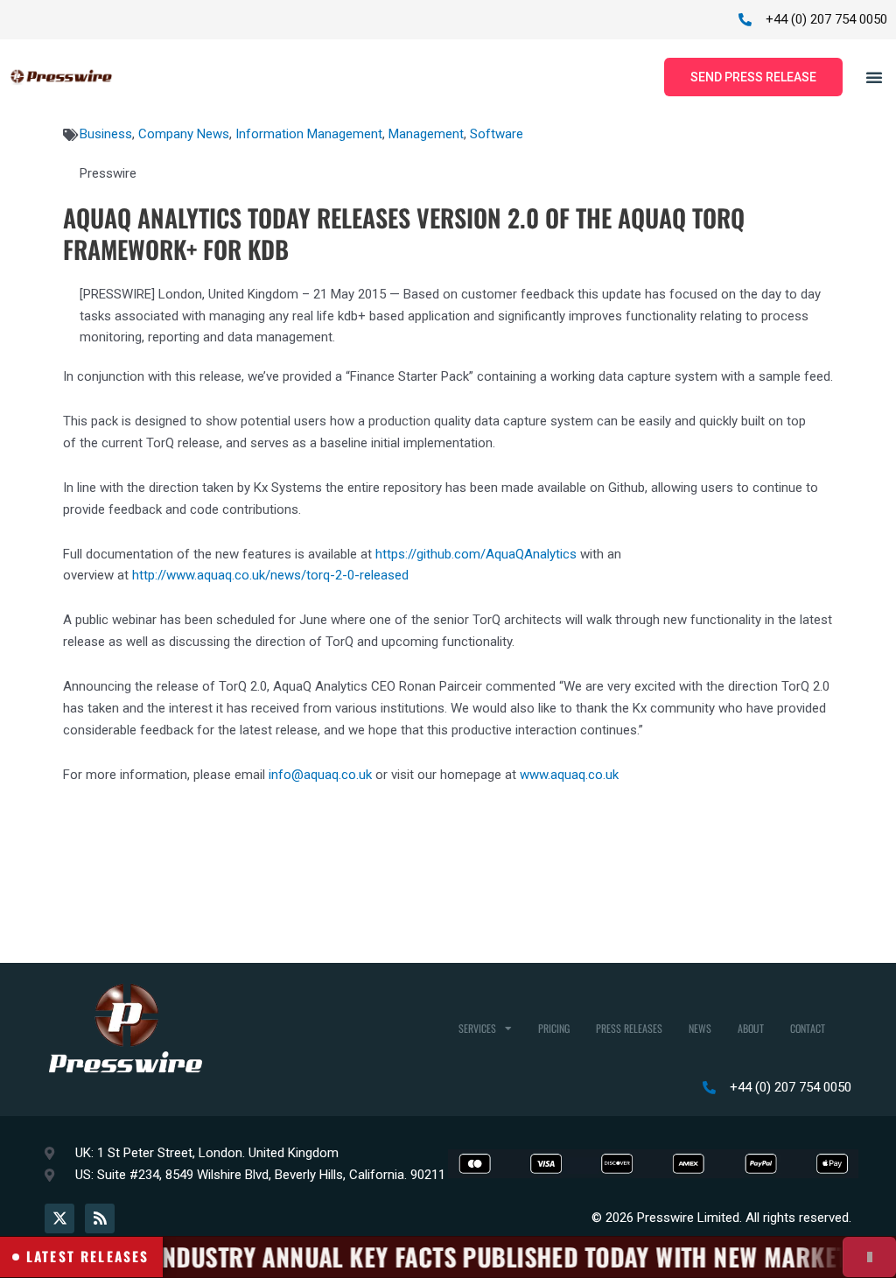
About (751, 1028)
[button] (874, 77)
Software (496, 134)
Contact (807, 1028)
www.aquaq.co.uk (569, 775)
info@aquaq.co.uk (320, 775)
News (700, 1028)
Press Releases (629, 1028)
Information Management (308, 134)
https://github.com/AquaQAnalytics (476, 554)
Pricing (554, 1028)
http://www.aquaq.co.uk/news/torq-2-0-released (270, 575)
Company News (183, 134)
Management (426, 134)
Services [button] (477, 1028)
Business (106, 134)
